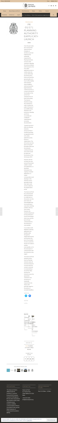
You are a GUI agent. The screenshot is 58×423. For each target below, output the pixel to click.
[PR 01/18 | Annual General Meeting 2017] (18, 370)
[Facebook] (49, 6)
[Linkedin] (53, 6)
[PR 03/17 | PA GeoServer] (29, 316)
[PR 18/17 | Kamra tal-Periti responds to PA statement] (33, 316)
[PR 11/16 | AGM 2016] (1, 211)
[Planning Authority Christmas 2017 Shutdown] (8, 370)
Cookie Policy (29, 420)
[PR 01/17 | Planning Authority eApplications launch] (13, 28)
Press (48, 1)
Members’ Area (54, 1)
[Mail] (56, 6)
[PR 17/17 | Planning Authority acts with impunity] (25, 370)
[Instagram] (51, 6)
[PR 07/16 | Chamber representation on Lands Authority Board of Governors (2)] (22, 370)
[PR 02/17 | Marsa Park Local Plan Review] (57, 211)
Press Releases (28, 15)
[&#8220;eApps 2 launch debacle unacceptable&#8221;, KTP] (25, 316)
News (22, 15)
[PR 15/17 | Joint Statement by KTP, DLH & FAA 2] (11, 370)
